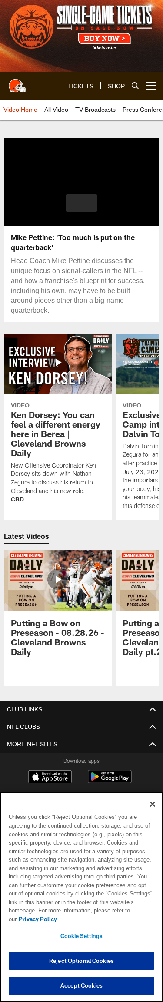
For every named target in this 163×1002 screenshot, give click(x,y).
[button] (81, 203)
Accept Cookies (81, 985)
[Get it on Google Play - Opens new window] (109, 781)
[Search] (135, 86)
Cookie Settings (81, 935)
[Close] (152, 812)
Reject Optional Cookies (81, 960)
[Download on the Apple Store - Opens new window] (50, 777)
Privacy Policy (105, 918)
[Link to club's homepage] (17, 82)
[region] (81, 901)
